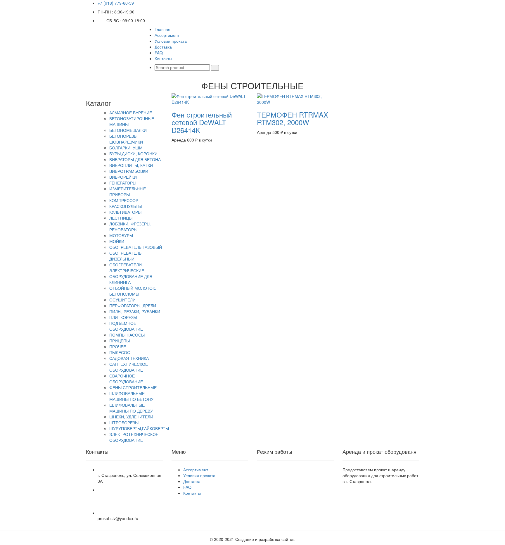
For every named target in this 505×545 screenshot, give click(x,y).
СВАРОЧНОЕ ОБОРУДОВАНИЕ (126, 378)
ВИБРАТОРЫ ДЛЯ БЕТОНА (135, 159)
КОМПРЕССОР (123, 200)
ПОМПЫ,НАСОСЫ (127, 335)
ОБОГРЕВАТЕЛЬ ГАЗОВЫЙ (135, 247)
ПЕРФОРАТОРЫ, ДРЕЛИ (132, 305)
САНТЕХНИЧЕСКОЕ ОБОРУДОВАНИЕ (128, 367)
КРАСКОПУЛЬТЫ (125, 206)
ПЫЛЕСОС (119, 352)
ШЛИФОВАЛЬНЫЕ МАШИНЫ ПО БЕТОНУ (131, 396)
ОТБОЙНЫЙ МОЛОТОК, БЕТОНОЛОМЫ (132, 291)
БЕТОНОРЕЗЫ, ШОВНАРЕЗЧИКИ (126, 139)
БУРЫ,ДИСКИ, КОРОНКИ (133, 153)
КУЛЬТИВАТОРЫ (125, 212)
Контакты (163, 58)
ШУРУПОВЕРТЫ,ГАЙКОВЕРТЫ (139, 428)
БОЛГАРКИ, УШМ (126, 148)
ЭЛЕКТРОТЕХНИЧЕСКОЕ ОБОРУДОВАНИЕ (133, 437)
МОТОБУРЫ (121, 235)
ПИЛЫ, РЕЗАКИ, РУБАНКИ (134, 311)
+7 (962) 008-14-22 (116, 504)
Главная (162, 29)
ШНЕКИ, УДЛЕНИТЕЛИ (131, 417)
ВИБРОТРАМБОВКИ (128, 171)
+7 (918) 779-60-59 (116, 3)
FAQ (159, 53)
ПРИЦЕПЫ (119, 341)
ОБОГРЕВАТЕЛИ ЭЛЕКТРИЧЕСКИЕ (126, 267)
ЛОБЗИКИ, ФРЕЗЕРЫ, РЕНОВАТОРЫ (130, 226)
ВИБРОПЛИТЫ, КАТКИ (131, 165)
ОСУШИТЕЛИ (122, 300)
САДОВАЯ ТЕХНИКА (129, 358)
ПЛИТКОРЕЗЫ (123, 317)
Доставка (163, 47)
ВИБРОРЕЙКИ (123, 177)
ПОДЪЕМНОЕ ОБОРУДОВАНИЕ (126, 326)
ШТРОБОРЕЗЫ (124, 422)
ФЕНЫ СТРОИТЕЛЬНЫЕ (133, 387)
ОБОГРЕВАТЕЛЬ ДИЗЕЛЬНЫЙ (125, 256)
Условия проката (171, 41)
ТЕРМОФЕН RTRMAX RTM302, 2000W (292, 118)
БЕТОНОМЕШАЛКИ (128, 130)
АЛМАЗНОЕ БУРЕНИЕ (130, 112)
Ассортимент (167, 35)
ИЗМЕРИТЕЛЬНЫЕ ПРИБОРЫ (127, 191)
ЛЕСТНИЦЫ (120, 218)
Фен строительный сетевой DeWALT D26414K (202, 122)
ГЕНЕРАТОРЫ (122, 183)
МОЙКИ (116, 241)
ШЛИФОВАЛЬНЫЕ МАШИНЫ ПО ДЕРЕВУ (131, 408)
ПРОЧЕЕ (117, 346)
